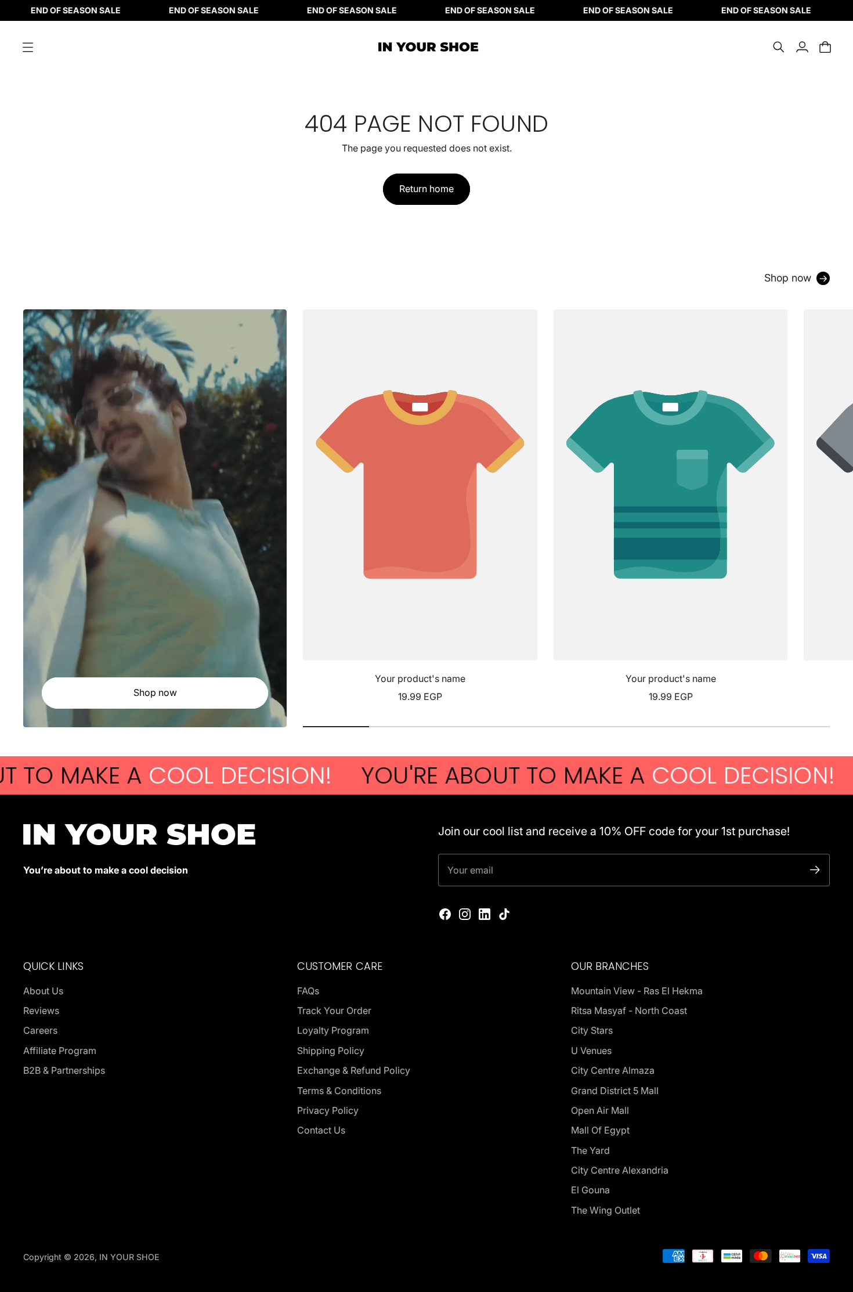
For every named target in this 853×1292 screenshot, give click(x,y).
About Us (43, 991)
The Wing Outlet (605, 1210)
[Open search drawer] (778, 47)
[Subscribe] (815, 869)
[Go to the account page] (802, 47)
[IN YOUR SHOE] (426, 47)
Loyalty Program (333, 1030)
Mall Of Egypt (600, 1130)
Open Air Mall (600, 1110)
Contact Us (321, 1130)
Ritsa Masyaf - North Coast (629, 1010)
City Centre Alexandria (619, 1170)
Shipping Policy (330, 1050)
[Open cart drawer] (825, 47)
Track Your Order (334, 1010)
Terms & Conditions (339, 1090)
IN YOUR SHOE (129, 1257)
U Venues (591, 1050)
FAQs (308, 991)
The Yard (590, 1150)
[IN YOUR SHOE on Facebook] (445, 914)
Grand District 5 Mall (615, 1090)
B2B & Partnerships (64, 1070)
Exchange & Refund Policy (353, 1070)
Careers (40, 1030)
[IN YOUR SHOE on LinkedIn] (484, 914)
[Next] (816, 507)
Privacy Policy (328, 1110)
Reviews (41, 1010)
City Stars (592, 1030)
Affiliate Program (59, 1050)
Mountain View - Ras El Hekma (637, 991)
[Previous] (317, 507)
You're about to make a (543, 775)
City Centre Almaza (613, 1070)
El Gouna (590, 1190)
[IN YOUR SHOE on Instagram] (465, 914)
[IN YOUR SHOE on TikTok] (504, 914)
